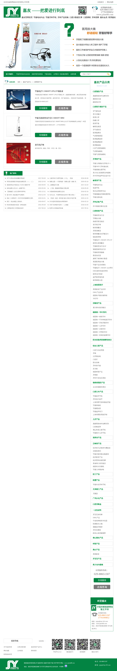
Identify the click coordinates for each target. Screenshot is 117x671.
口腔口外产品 (98, 392)
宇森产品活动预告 (99, 265)
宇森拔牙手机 (97, 396)
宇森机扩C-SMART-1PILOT (102, 240)
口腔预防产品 (98, 91)
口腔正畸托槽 (21, 647)
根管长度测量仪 (98, 243)
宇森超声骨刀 (97, 411)
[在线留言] (102, 581)
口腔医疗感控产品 (99, 107)
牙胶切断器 (97, 231)
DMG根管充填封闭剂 (100, 271)
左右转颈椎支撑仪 (99, 387)
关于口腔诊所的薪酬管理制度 (16, 178)
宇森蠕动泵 (97, 408)
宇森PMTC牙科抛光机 (100, 166)
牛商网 (61, 666)
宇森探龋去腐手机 (99, 169)
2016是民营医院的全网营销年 (58, 201)
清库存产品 (97, 437)
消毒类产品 (97, 303)
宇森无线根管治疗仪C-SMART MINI (49, 118)
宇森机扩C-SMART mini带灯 (103, 268)
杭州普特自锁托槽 (99, 460)
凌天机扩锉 (39, 145)
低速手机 (96, 188)
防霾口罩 (96, 120)
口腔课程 (87, 17)
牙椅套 (95, 375)
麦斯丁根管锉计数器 (100, 258)
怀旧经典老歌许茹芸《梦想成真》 (17, 205)
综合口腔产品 (98, 346)
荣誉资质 (34, 650)
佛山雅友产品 (98, 538)
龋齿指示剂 (97, 102)
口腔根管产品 (38, 82)
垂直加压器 (97, 255)
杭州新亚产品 (97, 457)
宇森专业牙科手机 (99, 484)
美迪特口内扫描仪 (99, 463)
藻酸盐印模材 (97, 527)
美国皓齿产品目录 (99, 289)
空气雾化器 (97, 111)
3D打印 (95, 298)
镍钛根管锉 (97, 237)
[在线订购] (102, 588)
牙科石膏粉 (97, 530)
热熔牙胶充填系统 (37, 74)
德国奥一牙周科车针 (100, 332)
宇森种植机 (97, 405)
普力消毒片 (97, 114)
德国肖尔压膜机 (98, 466)
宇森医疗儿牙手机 (99, 433)
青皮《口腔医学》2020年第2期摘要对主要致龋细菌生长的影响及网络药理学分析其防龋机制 (21, 198)
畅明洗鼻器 (97, 126)
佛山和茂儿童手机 (99, 430)
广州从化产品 (98, 498)
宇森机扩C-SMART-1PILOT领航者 (49, 91)
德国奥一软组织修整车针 (101, 335)
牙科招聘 (95, 17)
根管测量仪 (97, 228)
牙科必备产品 (98, 202)
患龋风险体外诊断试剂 (101, 96)
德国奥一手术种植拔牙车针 (102, 320)
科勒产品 (96, 544)
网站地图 (110, 2)
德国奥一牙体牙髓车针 (101, 323)
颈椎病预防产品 (99, 383)
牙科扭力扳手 (97, 399)
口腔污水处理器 (98, 350)
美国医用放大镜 (98, 262)
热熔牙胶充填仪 (98, 221)
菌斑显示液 (97, 99)
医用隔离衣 (97, 133)
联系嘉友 (112, 17)
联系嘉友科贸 (8, 654)
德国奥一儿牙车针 (99, 326)
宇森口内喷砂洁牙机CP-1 (102, 163)
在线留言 (100, 2)
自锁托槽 (73, 74)
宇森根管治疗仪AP (99, 246)
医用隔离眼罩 (97, 142)
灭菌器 (95, 493)
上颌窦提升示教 (54, 185)
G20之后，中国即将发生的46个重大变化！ (62, 195)
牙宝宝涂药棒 (97, 514)
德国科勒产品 (97, 372)
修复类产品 (97, 180)
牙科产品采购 (63, 17)
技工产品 (96, 474)
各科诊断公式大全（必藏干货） (16, 188)
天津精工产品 (98, 489)
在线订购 (43, 108)
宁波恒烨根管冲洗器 (100, 521)
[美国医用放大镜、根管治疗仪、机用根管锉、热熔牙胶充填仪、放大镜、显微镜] (58, 46)
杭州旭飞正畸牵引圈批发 (101, 448)
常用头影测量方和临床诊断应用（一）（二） (20, 181)
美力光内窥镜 (98, 565)
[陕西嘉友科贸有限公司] (12, 16)
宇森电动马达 (39, 17)
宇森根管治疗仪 (98, 215)
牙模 (94, 353)
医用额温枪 (97, 145)
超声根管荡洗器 (98, 277)
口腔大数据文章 (76, 17)
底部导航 (14, 641)
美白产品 (96, 550)
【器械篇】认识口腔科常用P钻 (16, 191)
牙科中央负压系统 (99, 378)
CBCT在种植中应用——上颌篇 (58, 205)
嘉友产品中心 (27, 82)
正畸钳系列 (97, 451)
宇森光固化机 (97, 197)
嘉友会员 (103, 17)
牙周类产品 (97, 159)
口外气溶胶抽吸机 (99, 148)
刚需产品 (96, 480)
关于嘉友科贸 (8, 647)
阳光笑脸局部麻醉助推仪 (102, 340)
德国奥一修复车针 (99, 316)
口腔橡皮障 (97, 427)
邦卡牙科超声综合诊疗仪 (101, 176)
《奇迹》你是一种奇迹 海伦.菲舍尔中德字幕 (62, 198)
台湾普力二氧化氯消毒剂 (61, 74)
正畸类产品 (97, 443)
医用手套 (96, 123)
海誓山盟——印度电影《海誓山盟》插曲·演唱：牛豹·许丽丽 (63, 181)
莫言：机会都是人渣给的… (15, 201)
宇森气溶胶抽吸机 (99, 154)
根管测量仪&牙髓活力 (101, 234)
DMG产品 (96, 518)
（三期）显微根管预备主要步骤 (59, 188)
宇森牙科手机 (51, 17)
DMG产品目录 (98, 292)
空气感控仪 (97, 130)
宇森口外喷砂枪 (98, 469)
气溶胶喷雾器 (97, 136)
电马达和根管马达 (99, 191)
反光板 (95, 369)
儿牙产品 (96, 419)
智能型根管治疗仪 (99, 249)
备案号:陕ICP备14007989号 (52, 663)
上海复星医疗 (98, 285)
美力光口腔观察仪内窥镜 (101, 173)
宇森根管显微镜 (98, 252)
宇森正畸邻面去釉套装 (101, 454)
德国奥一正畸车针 (99, 329)
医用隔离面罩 (97, 139)
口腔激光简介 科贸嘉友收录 (15, 208)
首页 (19, 82)
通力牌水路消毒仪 (99, 307)
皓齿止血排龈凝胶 (99, 533)
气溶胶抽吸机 (97, 151)
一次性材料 (97, 510)
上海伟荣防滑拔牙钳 (100, 414)
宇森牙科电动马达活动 (23, 74)
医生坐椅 (96, 362)
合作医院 (20, 650)
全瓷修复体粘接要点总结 (57, 191)
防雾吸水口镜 (97, 524)
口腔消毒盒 (97, 504)
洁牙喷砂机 (97, 356)
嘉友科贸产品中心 (36, 647)
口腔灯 (95, 359)
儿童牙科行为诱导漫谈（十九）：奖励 (61, 178)
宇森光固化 (48, 74)
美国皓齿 (96, 554)
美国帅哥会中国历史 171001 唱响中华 (18, 185)
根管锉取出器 (97, 280)
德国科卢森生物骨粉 (100, 295)
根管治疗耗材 (97, 274)
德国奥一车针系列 (99, 312)
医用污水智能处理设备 (56, 208)
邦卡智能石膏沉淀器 (100, 206)
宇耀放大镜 (97, 218)
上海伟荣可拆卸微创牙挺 (101, 402)
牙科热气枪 (97, 365)
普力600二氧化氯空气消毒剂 (15, 195)
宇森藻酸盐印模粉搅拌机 (101, 194)
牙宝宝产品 (97, 559)
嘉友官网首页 (27, 17)
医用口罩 (96, 117)
